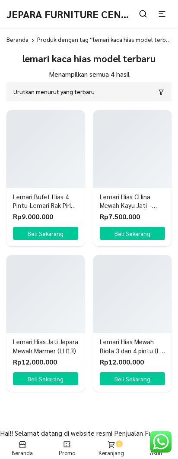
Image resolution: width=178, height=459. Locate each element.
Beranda (17, 39)
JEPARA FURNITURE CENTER (73, 14)
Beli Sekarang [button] (46, 233)
